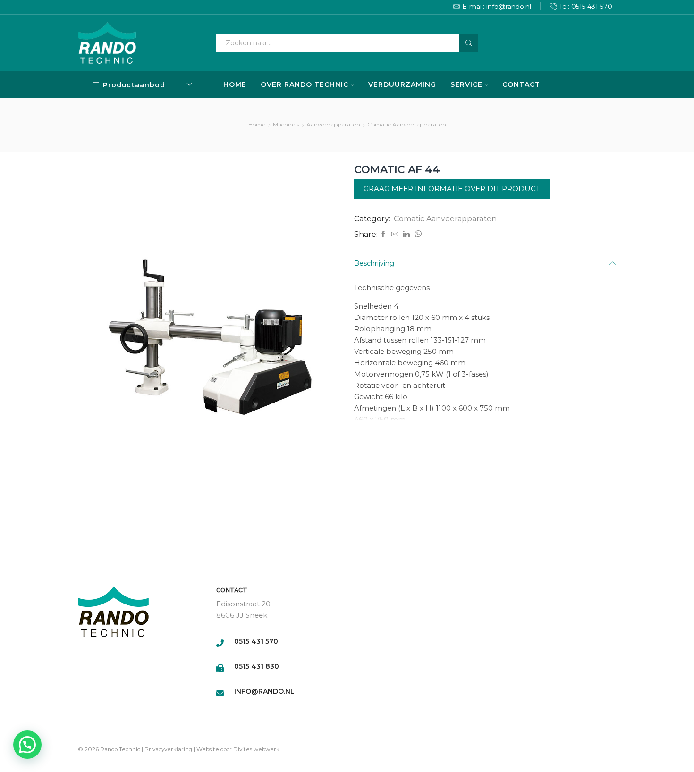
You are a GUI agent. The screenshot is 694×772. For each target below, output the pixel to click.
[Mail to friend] (394, 234)
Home (257, 124)
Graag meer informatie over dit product (452, 188)
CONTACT (521, 84)
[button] (27, 744)
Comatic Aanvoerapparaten (406, 124)
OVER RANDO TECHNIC (304, 84)
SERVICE (466, 84)
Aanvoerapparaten (333, 124)
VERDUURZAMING (402, 84)
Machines (286, 124)
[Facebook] (383, 234)
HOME (234, 84)
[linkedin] (406, 234)
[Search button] (468, 43)
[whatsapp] (417, 234)
